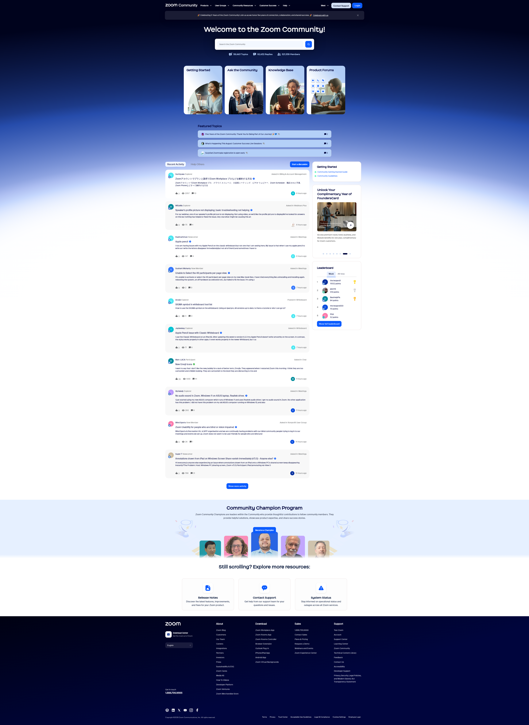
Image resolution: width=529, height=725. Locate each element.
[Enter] (308, 44)
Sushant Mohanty (183, 268)
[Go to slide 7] (347, 254)
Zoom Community (342, 648)
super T (178, 454)
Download (261, 623)
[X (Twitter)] (179, 710)
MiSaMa (179, 206)
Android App (260, 657)
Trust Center (283, 717)
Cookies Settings (339, 717)
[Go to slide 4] (336, 254)
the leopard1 (335, 280)
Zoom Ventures (223, 689)
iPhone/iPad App (262, 653)
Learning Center (341, 644)
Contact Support (341, 6)
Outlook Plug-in (262, 648)
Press (218, 662)
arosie (178, 300)
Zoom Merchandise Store (227, 693)
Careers (219, 644)
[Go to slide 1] (325, 254)
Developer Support (342, 671)
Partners (220, 653)
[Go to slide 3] (333, 254)
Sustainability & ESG (225, 666)
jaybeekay (180, 328)
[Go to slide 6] (343, 254)
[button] (299, 164)
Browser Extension (263, 644)
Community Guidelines (327, 176)
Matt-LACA (180, 360)
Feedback (338, 657)
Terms (264, 717)
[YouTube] (185, 710)
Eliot (332, 314)
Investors (220, 657)
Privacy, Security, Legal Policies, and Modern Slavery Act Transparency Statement (347, 678)
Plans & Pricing (301, 639)
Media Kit (220, 675)
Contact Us (339, 662)
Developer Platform (224, 684)
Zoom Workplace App (264, 630)
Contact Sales (301, 634)
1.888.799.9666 (173, 693)
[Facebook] (197, 710)
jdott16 (333, 289)
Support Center (340, 639)
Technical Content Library (345, 653)
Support (338, 623)
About (219, 623)
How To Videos (222, 680)
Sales (298, 623)
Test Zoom (338, 630)
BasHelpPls (335, 297)
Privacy (272, 717)
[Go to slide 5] (340, 254)
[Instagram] (191, 710)
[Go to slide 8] (350, 254)
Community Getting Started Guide (332, 172)
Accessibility (339, 666)
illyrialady (179, 391)
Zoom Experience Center (306, 653)
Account (337, 634)
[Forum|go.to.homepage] (181, 5)
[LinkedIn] (173, 710)
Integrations (221, 648)
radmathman (181, 237)
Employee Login (355, 717)
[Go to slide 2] (330, 254)
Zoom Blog (221, 630)
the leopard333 (336, 306)
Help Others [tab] (197, 164)
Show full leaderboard (329, 324)
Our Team (220, 639)
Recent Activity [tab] (175, 164)
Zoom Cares (221, 671)
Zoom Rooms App (263, 634)
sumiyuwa (179, 174)
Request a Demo (302, 644)
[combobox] (260, 44)
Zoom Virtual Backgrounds (267, 662)
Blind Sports (180, 423)
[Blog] (167, 710)
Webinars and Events (304, 648)
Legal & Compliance (322, 717)
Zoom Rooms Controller (265, 639)
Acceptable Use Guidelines (301, 717)
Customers (221, 634)
